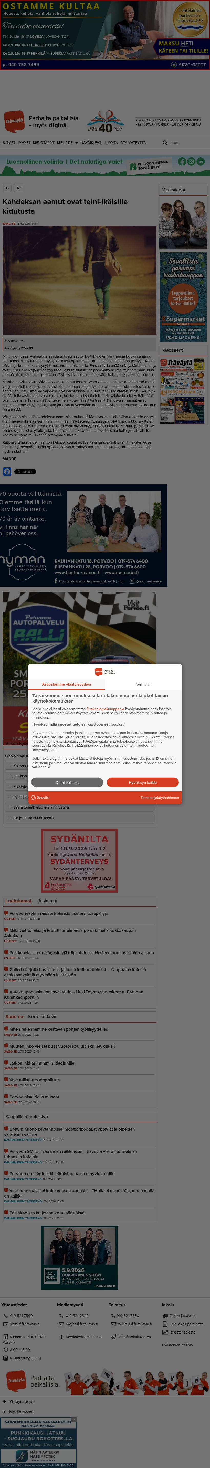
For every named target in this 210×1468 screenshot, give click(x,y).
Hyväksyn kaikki (143, 782)
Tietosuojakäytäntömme (160, 797)
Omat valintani (67, 782)
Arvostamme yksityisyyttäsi (66, 684)
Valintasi (143, 684)
